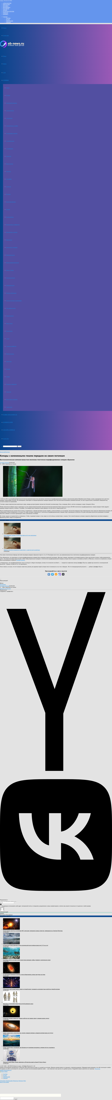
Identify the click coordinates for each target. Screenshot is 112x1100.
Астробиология (10, 141)
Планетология (9, 316)
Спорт (7, 338)
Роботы (5, 12)
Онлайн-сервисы (9, 430)
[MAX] (59, 574)
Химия (8, 376)
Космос (5, 6)
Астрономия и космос (11, 133)
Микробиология (10, 255)
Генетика (8, 171)
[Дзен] (63, 574)
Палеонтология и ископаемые (14, 300)
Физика (5, 14)
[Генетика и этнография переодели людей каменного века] (11, 1002)
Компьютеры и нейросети (13, 224)
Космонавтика (10, 217)
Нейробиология (10, 285)
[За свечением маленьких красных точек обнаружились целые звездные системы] (11, 973)
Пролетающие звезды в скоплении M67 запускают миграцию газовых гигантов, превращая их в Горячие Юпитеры (33, 930)
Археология (7, 3)
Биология (6, 4)
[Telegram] (52, 574)
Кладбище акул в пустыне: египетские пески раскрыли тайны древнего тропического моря (26, 960)
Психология (9, 331)
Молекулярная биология (12, 262)
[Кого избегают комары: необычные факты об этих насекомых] (12, 533)
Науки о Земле (10, 270)
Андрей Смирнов (4, 462)
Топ (4, 72)
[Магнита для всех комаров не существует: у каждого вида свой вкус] (12, 548)
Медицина (6, 7)
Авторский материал (11, 103)
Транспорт (9, 361)
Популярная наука (11, 308)
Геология (8, 186)
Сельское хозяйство (11, 346)
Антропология (10, 110)
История (8, 194)
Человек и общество (11, 384)
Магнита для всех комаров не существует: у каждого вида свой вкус (22, 550)
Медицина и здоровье (11, 247)
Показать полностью (5, 588)
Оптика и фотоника (11, 293)
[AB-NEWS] (12, 47)
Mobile (8, 87)
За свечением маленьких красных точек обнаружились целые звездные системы (24, 974)
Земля (5, 10)
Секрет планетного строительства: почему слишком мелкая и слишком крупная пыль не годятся (28, 1033)
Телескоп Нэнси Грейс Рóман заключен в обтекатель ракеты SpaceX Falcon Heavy (24, 1062)
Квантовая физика (11, 201)
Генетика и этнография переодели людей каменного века (18, 1003)
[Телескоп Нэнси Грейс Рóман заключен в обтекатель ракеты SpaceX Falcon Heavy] (11, 1060)
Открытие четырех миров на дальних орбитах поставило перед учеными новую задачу (26, 1018)
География (9, 179)
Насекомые (3, 584)
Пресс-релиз (9, 323)
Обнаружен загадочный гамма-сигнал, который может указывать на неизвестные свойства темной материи (31, 989)
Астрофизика (9, 148)
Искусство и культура (11, 399)
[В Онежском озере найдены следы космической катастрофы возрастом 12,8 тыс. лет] (11, 943)
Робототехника (10, 354)
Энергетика (9, 407)
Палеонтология (8, 11)
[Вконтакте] (49, 574)
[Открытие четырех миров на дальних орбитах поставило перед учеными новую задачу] (11, 1016)
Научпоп (6, 8)
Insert (15, 1099)
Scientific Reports (20, 560)
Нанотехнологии (10, 277)
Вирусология (9, 163)
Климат (8, 209)
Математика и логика (11, 232)
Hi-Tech (8, 95)
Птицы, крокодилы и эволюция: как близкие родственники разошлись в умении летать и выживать (29, 1047)
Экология (8, 392)
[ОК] (56, 574)
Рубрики (6, 80)
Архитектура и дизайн (12, 125)
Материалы (9, 239)
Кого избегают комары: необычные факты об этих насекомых (20, 535)
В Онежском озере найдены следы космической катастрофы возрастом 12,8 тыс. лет (25, 945)
